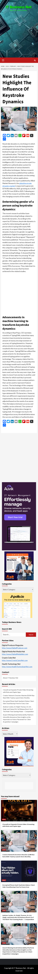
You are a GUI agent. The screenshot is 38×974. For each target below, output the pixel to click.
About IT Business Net (10, 678)
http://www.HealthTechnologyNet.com (17, 667)
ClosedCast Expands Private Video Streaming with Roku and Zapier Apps (18, 691)
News (4, 819)
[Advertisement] (19, 32)
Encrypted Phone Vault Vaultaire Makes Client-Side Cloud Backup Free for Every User (18, 702)
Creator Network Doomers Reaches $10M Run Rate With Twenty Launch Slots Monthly (18, 697)
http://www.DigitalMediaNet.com (15, 654)
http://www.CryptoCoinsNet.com (15, 660)
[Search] (35, 60)
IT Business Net (19, 6)
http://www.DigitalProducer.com (14, 648)
